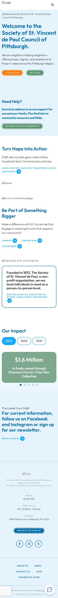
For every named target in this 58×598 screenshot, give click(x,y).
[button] (21, 385)
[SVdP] (6, 5)
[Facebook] (19, 543)
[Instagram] (29, 543)
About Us (22, 566)
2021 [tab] (39, 341)
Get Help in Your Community (22, 126)
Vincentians (29, 240)
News (38, 566)
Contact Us (23, 572)
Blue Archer (43, 590)
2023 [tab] (8, 341)
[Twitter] (38, 543)
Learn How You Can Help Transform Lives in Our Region (29, 170)
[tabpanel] (29, 369)
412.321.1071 (29, 498)
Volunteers (9, 246)
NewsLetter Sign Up (29, 530)
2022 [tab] (24, 341)
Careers (7, 240)
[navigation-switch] (52, 5)
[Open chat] (49, 589)
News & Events (10, 438)
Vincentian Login (29, 577)
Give (39, 572)
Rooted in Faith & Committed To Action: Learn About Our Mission (27, 296)
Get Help (35, 72)
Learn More (12, 72)
